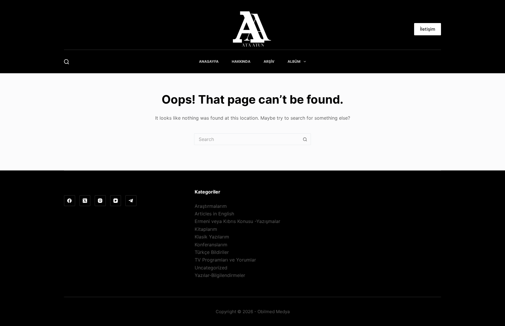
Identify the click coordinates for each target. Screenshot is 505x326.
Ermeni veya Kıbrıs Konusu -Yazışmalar (237, 221)
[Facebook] (69, 200)
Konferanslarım (211, 244)
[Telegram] (130, 200)
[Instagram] (100, 200)
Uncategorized (211, 268)
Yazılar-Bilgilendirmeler (220, 275)
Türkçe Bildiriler (212, 252)
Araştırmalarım (211, 206)
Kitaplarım (206, 229)
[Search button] (305, 139)
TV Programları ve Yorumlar (225, 260)
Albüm (294, 61)
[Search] (66, 61)
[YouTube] (115, 200)
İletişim (427, 29)
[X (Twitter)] (85, 200)
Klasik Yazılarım (212, 237)
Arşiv (269, 61)
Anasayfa (209, 61)
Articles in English (214, 214)
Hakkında (241, 61)
